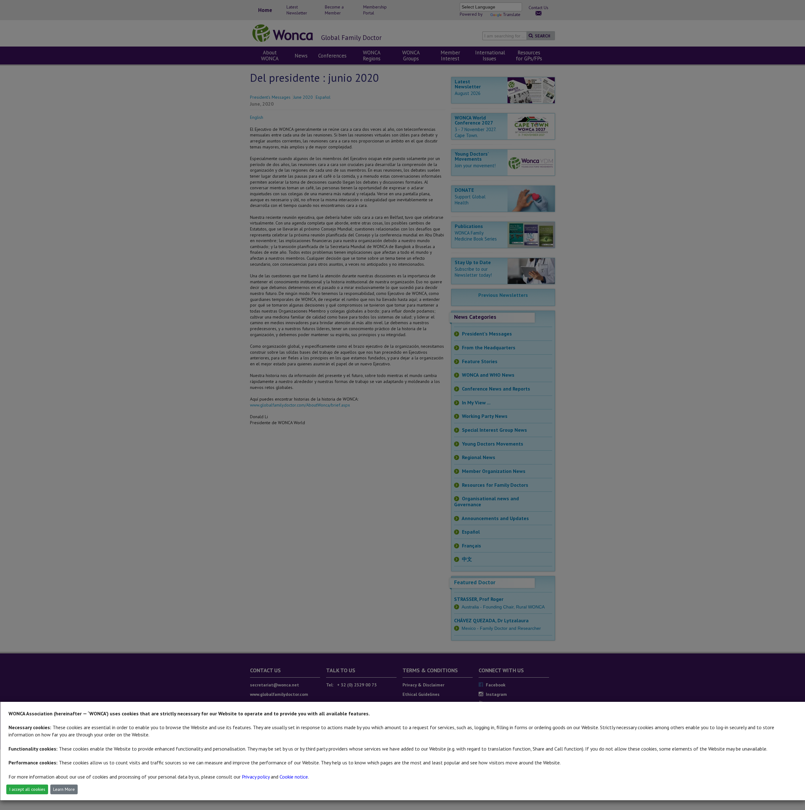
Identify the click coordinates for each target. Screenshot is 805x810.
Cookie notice (294, 777)
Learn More (64, 789)
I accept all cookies (27, 789)
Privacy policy (255, 777)
